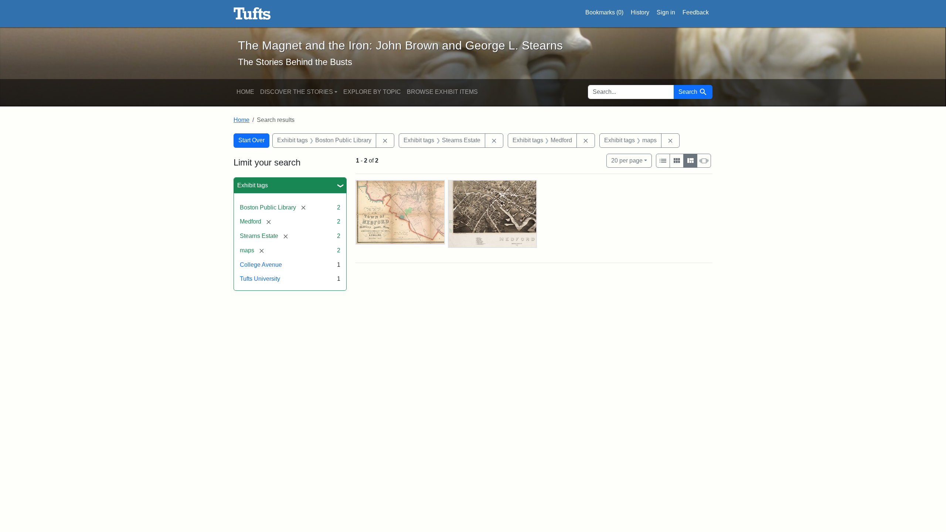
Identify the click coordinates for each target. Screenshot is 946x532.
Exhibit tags (252, 185)
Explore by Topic (372, 92)
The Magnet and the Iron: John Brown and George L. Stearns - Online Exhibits (252, 14)
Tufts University (260, 279)
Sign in (666, 12)
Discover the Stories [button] (296, 92)
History (640, 12)
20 (627, 160)
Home (245, 92)
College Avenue (261, 265)
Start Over (251, 140)
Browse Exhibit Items (442, 92)
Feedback (696, 12)
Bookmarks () (604, 12)
